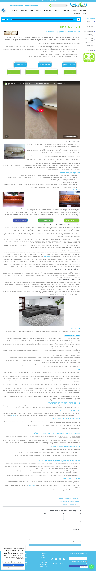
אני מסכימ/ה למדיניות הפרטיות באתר (71, 541)
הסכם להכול (13, 565)
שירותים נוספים (48, 10)
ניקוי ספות (57, 10)
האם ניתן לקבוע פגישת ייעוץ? (70, 504)
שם (80, 513)
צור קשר (84, 13)
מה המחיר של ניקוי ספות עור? (70, 494)
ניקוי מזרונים (75, 10)
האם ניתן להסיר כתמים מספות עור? (68, 501)
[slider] (42, 19)
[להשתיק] (7, 19)
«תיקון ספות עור (76, 189)
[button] (41, 495)
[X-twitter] (60, 559)
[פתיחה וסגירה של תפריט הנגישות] (3, 10)
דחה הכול (7, 562)
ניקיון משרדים (38, 10)
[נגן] (78, 19)
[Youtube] (56, 559)
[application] (41, 19)
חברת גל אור (47, 256)
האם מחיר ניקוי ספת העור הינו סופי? (68, 498)
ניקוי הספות (71, 53)
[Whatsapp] (91, 566)
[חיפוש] (50, 5)
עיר (80, 521)
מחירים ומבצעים (77, 13)
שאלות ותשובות (15, 10)
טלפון (62, 513)
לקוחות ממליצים (24, 10)
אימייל (44, 513)
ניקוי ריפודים (14, 415)
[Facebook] (64, 559)
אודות (32, 10)
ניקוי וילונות (35, 421)
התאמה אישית (17, 562)
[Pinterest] (52, 559)
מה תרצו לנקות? (77, 529)
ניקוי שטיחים (83, 10)
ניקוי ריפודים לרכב (65, 10)
